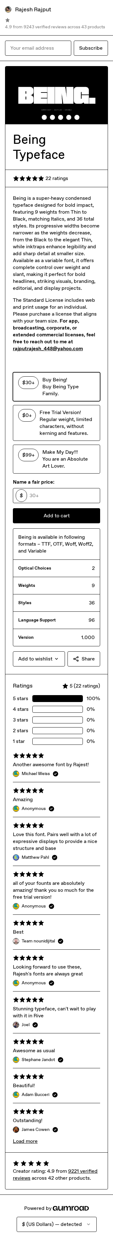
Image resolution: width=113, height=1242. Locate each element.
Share (88, 659)
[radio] (56, 386)
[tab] (36, 117)
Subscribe (91, 48)
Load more (25, 1141)
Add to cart (57, 516)
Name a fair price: (33, 482)
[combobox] (39, 658)
